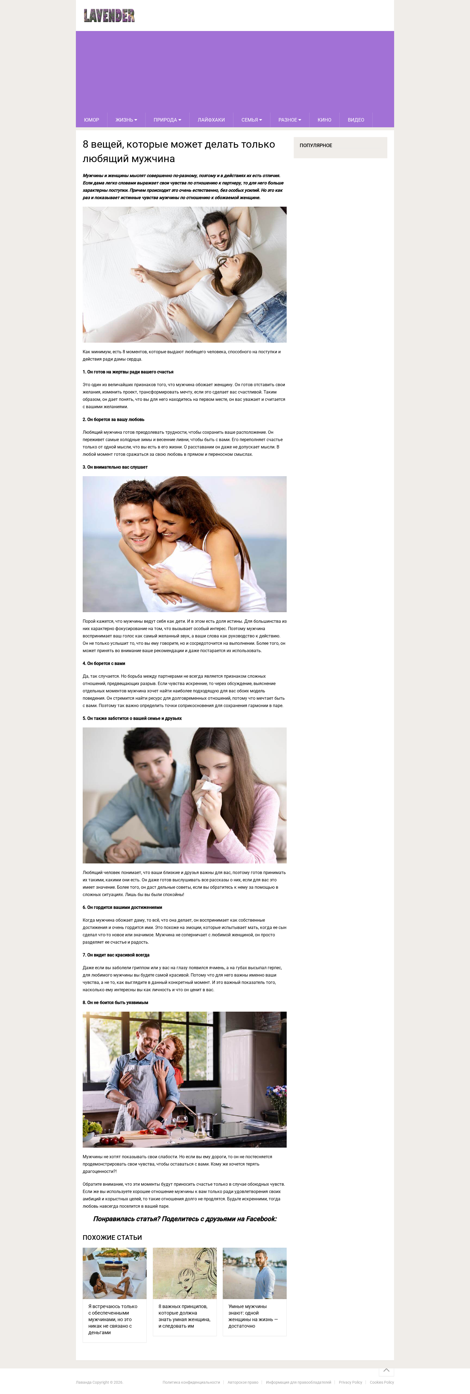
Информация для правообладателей (298, 1382)
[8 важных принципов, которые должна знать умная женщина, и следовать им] (185, 1273)
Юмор (91, 120)
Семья (250, 120)
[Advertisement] (235, 72)
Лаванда (84, 1382)
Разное (288, 120)
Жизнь (124, 120)
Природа (165, 120)
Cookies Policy (382, 1382)
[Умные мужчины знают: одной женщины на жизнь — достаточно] (255, 1273)
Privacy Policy (350, 1382)
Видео (356, 120)
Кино (324, 120)
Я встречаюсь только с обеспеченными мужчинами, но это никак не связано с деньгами (112, 1319)
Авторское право (243, 1382)
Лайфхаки (211, 120)
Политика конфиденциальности (191, 1382)
